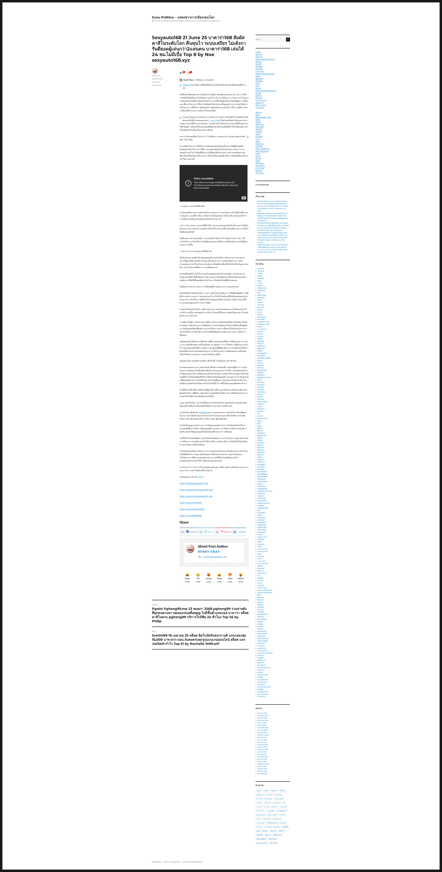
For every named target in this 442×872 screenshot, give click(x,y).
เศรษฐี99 (260, 689)
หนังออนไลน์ (261, 648)
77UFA (259, 283)
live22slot (261, 382)
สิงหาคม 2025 (262, 742)
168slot (260, 273)
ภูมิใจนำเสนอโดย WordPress (193, 862)
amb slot (260, 305)
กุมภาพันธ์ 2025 (262, 757)
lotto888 (260, 387)
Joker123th (277, 803)
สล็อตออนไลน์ (262, 631)
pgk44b (260, 438)
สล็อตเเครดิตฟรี (262, 641)
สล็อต (259, 595)
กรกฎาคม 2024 (262, 774)
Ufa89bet (260, 539)
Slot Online (261, 513)
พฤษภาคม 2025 (262, 749)
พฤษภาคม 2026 (262, 720)
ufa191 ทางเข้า (262, 537)
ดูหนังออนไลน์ (260, 166)
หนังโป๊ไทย (259, 146)
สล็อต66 (258, 122)
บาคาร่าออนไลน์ (261, 100)
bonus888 (261, 319)
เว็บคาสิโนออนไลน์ (263, 668)
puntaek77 (261, 467)
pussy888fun (262, 472)
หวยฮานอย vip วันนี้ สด (265, 653)
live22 (258, 84)
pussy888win (262, 477)
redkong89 (261, 479)
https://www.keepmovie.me (266, 91)
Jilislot (259, 361)
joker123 (259, 54)
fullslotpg (259, 81)
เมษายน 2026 (262, 723)
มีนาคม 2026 (261, 725)
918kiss (258, 52)
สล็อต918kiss (262, 619)
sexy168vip (261, 498)
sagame (260, 484)
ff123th (260, 334)
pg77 (259, 423)
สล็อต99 (260, 622)
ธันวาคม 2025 (262, 732)
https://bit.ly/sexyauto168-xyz (194, 483)
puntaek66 (261, 464)
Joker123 (260, 368)
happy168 (261, 348)
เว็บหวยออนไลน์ (262, 680)
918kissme (261, 290)
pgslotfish (261, 452)
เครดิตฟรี (260, 658)
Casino (259, 327)
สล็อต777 (260, 610)
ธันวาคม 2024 (262, 762)
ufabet (259, 542)
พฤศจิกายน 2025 (263, 735)
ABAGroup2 (261, 295)
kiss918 (258, 158)
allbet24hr (261, 298)
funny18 (260, 344)
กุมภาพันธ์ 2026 (262, 728)
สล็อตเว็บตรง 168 (263, 639)
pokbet (259, 457)
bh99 (259, 312)
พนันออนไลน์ (261, 573)
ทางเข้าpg (260, 556)
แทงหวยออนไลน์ (262, 694)
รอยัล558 (260, 585)
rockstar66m (262, 481)
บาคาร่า (201, 477)
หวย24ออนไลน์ (262, 651)
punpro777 (260, 103)
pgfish (259, 428)
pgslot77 (259, 96)
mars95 (260, 394)
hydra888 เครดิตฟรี (264, 358)
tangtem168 (261, 527)
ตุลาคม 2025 (261, 737)
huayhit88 (261, 356)
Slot (258, 510)
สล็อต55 (260, 602)
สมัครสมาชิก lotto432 (264, 590)
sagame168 (261, 486)
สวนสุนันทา (261, 646)
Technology (261, 530)
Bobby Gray (209, 551)
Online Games (262, 402)
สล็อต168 (260, 597)
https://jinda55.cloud (263, 117)
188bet (259, 276)
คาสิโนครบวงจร (262, 549)
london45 (261, 385)
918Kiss (260, 286)
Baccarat (260, 307)
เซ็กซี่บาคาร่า (261, 660)
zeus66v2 (261, 544)
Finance (260, 336)
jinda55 (260, 363)
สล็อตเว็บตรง (260, 125)
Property (260, 460)
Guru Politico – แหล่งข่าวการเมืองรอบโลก (183, 17)
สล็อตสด (260, 629)
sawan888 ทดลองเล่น (264, 491)
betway (260, 310)
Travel (259, 535)
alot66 (259, 300)
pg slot (258, 156)
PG (258, 414)
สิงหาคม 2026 (262, 713)
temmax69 (261, 532)
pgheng (260, 431)
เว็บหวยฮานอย (262, 682)
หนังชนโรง (259, 57)
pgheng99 (259, 79)
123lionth (260, 269)
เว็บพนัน (260, 672)
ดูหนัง (257, 86)
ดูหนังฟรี (258, 64)
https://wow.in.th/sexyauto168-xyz (196, 496)
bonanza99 (261, 317)
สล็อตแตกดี (261, 643)
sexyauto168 (188, 85)
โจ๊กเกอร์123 (260, 173)
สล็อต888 (259, 129)
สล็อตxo (260, 626)
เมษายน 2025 (262, 752)
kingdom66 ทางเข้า (264, 377)
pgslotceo (261, 450)
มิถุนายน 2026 (262, 718)
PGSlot (259, 440)
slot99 (258, 120)
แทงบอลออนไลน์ (262, 692)
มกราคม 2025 (262, 759)
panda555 (261, 409)
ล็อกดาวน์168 (261, 588)
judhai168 (261, 375)
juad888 (260, 373)
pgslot (258, 76)
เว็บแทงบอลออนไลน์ (264, 687)
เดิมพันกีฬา (261, 663)
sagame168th (262, 489)
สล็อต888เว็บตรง (262, 614)
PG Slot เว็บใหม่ (262, 419)
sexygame (261, 506)
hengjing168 (262, 353)
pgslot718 (261, 443)
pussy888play (262, 474)
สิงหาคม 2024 (262, 771)
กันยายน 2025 (262, 740)
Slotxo (259, 515)
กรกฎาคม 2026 (262, 716)
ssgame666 (261, 522)
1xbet (259, 281)
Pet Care (260, 411)
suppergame (261, 525)
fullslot (260, 339)
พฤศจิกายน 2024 (263, 764)
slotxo (258, 142)
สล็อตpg (260, 624)
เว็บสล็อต (260, 677)
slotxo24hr (261, 518)
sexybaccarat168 (263, 503)
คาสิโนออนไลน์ (262, 552)
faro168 (260, 331)
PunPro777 (261, 462)
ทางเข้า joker (260, 168)
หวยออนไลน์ (260, 108)
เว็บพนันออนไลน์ (262, 675)
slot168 (282, 815)
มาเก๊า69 (260, 581)
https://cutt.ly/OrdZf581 (191, 503)
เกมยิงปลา (260, 655)
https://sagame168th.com (265, 59)
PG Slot (260, 416)
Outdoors (260, 404)
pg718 (259, 421)
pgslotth (260, 455)
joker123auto (262, 370)
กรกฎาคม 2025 (262, 745)
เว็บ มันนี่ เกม (261, 665)
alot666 (260, 302)
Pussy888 (260, 469)
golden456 (261, 346)
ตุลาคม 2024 (261, 766)
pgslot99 (260, 448)
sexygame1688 (262, 508)
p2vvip (259, 406)
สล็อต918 (260, 617)
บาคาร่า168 (215, 120)
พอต (258, 576)
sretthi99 (260, 520)
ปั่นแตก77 (260, 571)
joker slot (259, 171)
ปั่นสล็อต (260, 566)
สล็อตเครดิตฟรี (262, 634)
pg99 (259, 426)
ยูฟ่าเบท (260, 583)
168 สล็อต (260, 271)
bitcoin (260, 315)
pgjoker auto (262, 435)
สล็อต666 (260, 607)
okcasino (260, 399)
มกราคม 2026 (262, 730)
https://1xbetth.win (263, 149)
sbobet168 (261, 493)
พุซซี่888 (260, 578)
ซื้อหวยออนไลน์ (261, 105)
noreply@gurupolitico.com (214, 557)
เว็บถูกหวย (260, 670)
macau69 (260, 390)
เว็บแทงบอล (261, 684)
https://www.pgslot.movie (265, 74)
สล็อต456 (260, 600)
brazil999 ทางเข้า (263, 322)
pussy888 (259, 67)
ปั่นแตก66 (259, 98)
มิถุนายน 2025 (262, 747)
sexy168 (260, 496)
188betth (260, 278)
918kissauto (261, 288)
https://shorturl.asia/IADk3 (192, 509)
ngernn (260, 397)
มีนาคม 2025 (261, 754)
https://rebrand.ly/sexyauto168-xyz (196, 490)
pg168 (258, 115)
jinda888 (260, 365)
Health (259, 351)
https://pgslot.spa (262, 151)
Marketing (261, 392)
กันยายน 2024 (262, 769)
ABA (258, 293)
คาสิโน (259, 547)
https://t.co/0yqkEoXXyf (191, 515)
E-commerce (262, 329)
